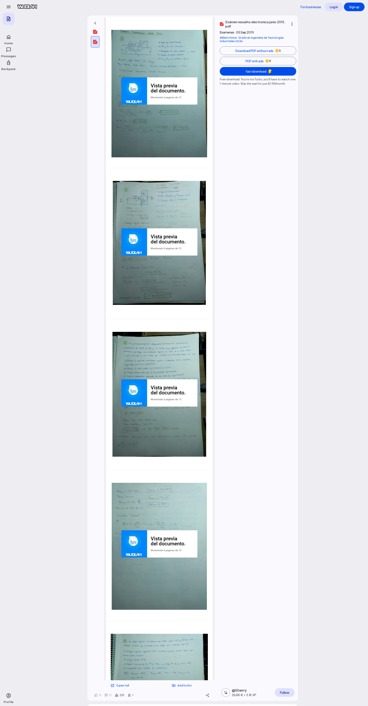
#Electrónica (228, 37)
